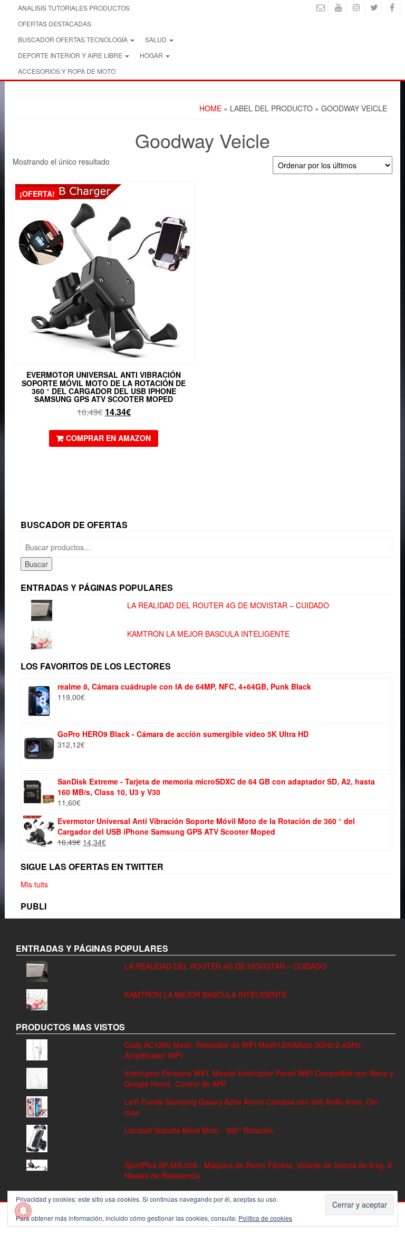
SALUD (156, 39)
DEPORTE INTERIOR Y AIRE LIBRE (71, 55)
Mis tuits (34, 884)
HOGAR (152, 55)
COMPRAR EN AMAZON (108, 438)
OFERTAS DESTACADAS (54, 23)
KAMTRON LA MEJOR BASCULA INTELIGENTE (208, 633)
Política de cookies (265, 1217)
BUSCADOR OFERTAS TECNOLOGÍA (73, 39)
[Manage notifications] (23, 1210)
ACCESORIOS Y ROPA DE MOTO (66, 70)
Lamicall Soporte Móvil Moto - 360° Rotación (198, 1130)
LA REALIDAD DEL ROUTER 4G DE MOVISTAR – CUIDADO (228, 605)
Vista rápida (190, 197)
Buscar (36, 564)
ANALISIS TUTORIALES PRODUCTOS (74, 7)
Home (210, 108)
